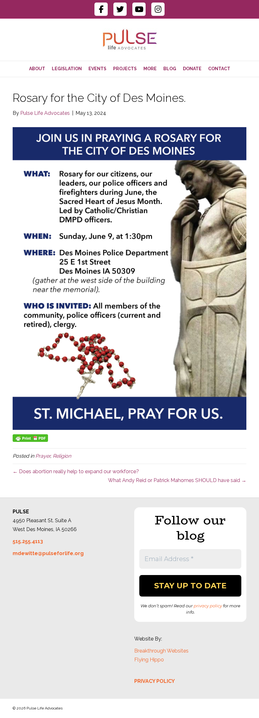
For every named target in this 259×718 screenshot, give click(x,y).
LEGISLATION (67, 68)
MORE (150, 68)
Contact (219, 68)
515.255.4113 (28, 541)
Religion (62, 456)
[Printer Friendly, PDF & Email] (30, 437)
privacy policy (208, 605)
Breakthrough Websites (161, 651)
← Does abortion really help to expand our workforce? (76, 471)
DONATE (192, 68)
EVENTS (97, 68)
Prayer (42, 456)
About (37, 68)
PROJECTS (125, 68)
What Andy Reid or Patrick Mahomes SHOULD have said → (177, 480)
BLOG (169, 68)
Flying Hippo (149, 660)
